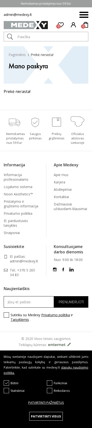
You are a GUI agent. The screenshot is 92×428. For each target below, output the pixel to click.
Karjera (59, 182)
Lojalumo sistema (18, 186)
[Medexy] (26, 26)
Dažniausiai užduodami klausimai (70, 206)
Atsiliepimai (63, 189)
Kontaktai (61, 196)
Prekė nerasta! (42, 54)
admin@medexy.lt (18, 14)
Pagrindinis (17, 54)
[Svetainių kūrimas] (61, 344)
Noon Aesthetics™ (18, 194)
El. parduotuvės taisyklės (16, 223)
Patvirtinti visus (46, 416)
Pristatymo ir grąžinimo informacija (21, 203)
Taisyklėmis (20, 319)
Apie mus (61, 174)
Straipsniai (12, 232)
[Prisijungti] (73, 25)
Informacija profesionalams (16, 177)
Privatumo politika (18, 213)
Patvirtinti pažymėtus (46, 402)
